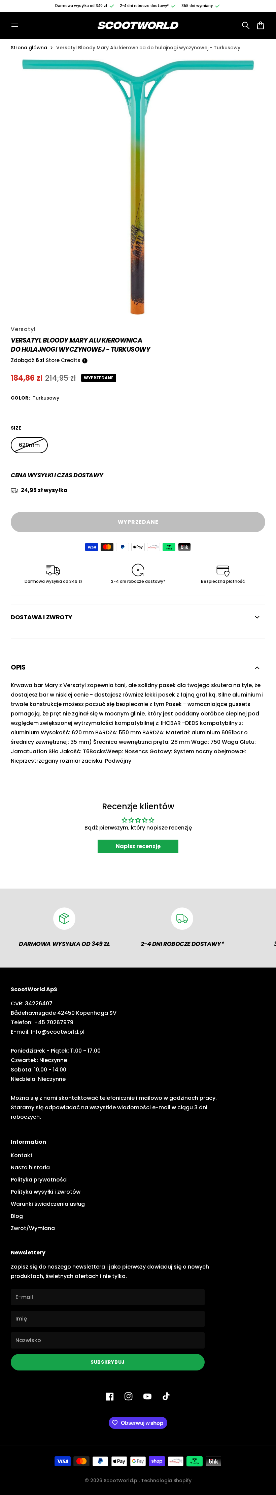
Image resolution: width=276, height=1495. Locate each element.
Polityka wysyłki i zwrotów (45, 1192)
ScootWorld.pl (121, 1480)
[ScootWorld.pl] (138, 25)
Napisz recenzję (138, 846)
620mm (29, 445)
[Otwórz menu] (15, 25)
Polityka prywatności (39, 1180)
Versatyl (23, 329)
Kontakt (22, 1155)
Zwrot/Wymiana (33, 1228)
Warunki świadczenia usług (48, 1204)
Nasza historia (30, 1167)
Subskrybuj (108, 1362)
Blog (17, 1216)
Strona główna (29, 47)
